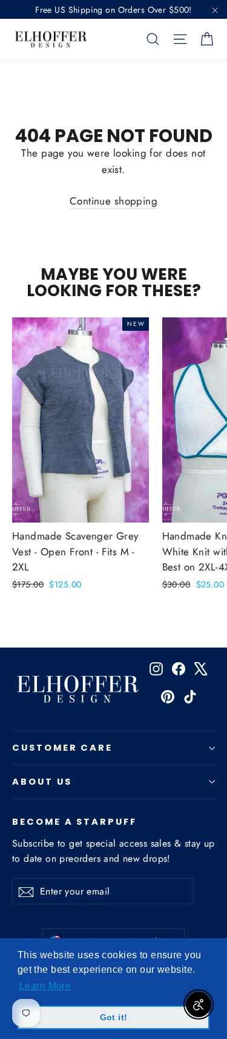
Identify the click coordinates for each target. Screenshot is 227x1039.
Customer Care (62, 748)
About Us (42, 782)
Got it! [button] (114, 1017)
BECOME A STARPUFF (74, 821)
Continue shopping (113, 201)
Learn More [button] (45, 986)
